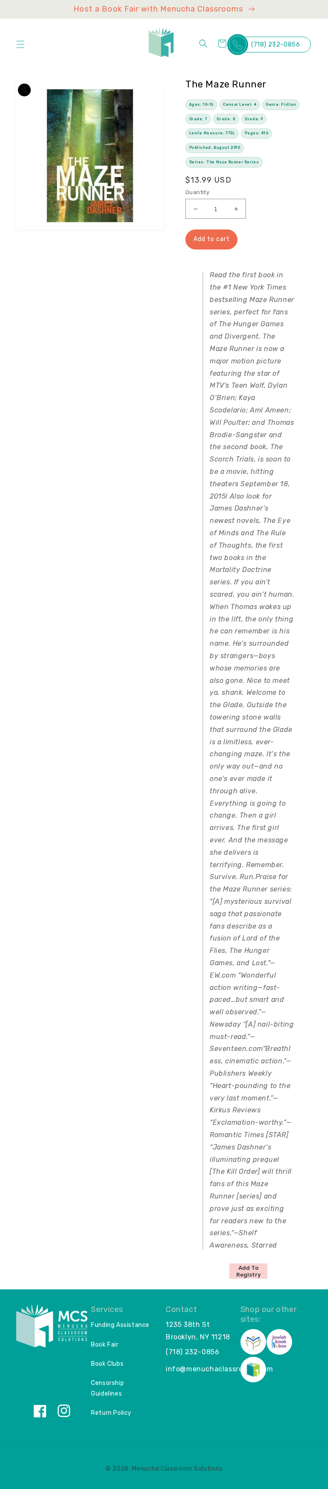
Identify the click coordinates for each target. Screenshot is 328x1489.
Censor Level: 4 (239, 104)
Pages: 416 (257, 133)
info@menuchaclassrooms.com (219, 1369)
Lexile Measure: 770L (212, 133)
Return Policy (111, 1412)
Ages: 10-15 (201, 104)
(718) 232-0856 (275, 44)
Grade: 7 (198, 119)
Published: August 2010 (214, 147)
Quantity (197, 192)
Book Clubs (107, 1363)
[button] (20, 44)
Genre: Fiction (281, 104)
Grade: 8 (226, 119)
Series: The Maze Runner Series (224, 162)
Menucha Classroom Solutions (177, 1468)
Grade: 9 (254, 119)
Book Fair (104, 1344)
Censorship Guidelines (107, 1388)
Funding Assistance (120, 1325)
